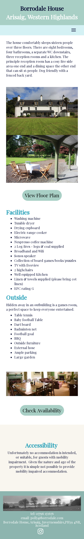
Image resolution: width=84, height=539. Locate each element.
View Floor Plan (42, 195)
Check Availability (42, 410)
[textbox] (42, 8)
